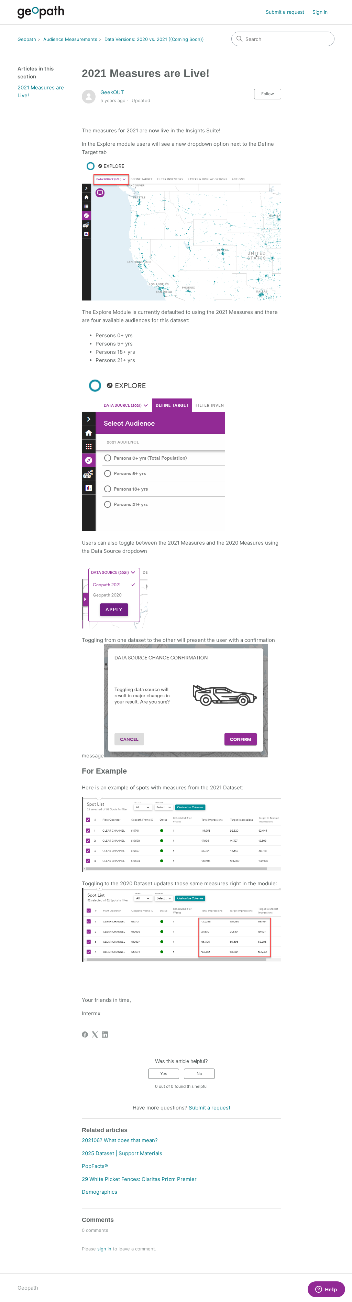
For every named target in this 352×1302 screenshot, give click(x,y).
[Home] (41, 12)
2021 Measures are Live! (41, 91)
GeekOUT (112, 92)
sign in (104, 1248)
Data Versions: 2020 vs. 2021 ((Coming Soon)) (154, 39)
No (199, 1073)
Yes (163, 1073)
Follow (267, 93)
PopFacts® (95, 1166)
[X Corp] (95, 1034)
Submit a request (285, 12)
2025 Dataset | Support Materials (122, 1153)
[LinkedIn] (105, 1034)
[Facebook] (85, 1034)
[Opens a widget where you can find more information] (326, 1290)
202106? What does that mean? (120, 1140)
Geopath (27, 39)
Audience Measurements (70, 39)
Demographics (99, 1192)
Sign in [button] (320, 12)
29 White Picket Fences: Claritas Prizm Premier (139, 1179)
